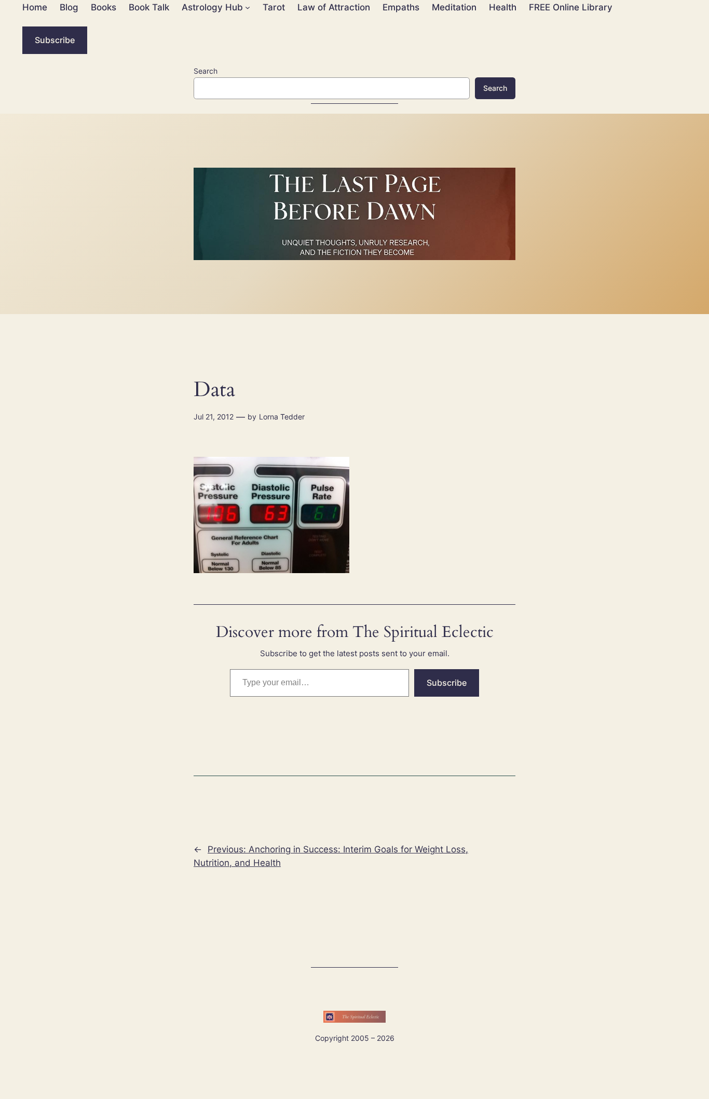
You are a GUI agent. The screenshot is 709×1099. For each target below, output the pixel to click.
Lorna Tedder (282, 416)
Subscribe (55, 40)
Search (205, 70)
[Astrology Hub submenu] (247, 7)
